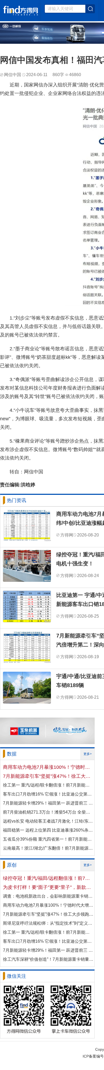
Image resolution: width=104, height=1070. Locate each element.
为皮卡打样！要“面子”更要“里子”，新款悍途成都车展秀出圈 (48, 887)
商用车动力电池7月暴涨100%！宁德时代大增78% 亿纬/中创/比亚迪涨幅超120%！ (48, 767)
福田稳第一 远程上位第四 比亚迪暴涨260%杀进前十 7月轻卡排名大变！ (48, 830)
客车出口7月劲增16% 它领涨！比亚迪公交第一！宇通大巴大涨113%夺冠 (48, 794)
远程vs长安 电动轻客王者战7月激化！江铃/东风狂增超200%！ (48, 821)
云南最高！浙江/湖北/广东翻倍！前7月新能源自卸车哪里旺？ (48, 848)
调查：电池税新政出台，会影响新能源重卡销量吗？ (48, 896)
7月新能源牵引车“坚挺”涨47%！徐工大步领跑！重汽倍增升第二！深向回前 (48, 776)
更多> (87, 754)
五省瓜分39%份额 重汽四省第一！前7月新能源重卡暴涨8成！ (48, 839)
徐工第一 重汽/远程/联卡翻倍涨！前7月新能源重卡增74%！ (48, 785)
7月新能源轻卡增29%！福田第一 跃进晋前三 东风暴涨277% (48, 803)
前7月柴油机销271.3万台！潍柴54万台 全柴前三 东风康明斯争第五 (48, 812)
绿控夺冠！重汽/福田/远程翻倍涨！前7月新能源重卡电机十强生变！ (48, 878)
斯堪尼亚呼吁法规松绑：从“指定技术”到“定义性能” (48, 923)
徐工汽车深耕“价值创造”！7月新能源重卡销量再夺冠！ (48, 959)
